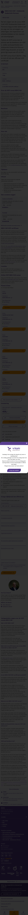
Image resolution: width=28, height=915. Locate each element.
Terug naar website (14, 470)
